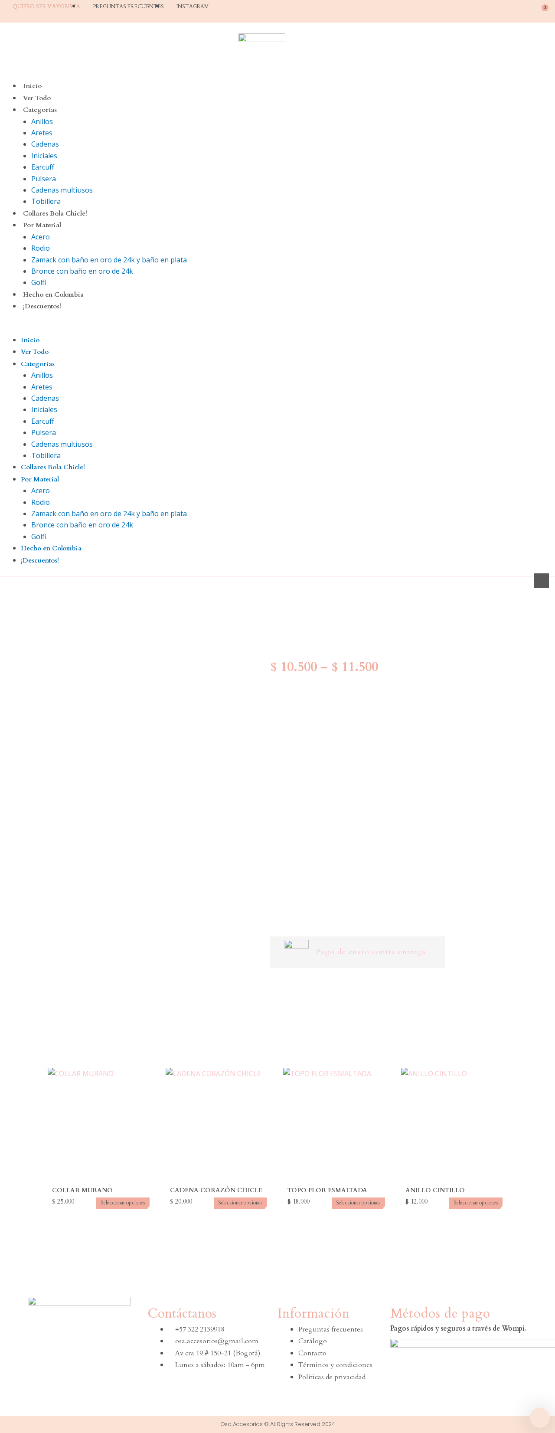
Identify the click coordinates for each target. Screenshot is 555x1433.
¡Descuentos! (42, 306)
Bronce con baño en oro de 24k (82, 271)
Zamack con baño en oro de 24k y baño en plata (109, 260)
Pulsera (43, 178)
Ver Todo (37, 98)
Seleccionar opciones (123, 1202)
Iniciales (44, 155)
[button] (277, 328)
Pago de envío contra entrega (371, 952)
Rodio (40, 248)
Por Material (42, 225)
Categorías (40, 109)
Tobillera (46, 201)
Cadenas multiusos (62, 190)
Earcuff (42, 167)
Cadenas (45, 144)
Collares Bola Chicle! (55, 213)
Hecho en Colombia (53, 294)
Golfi (38, 282)
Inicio (32, 86)
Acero (40, 237)
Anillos (42, 121)
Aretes (41, 132)
